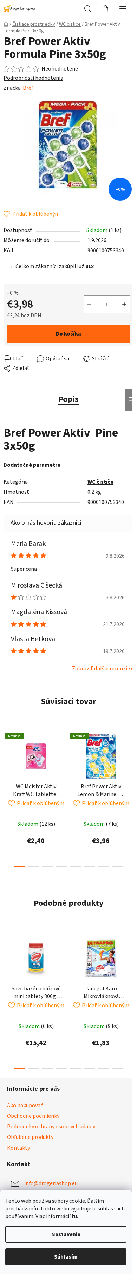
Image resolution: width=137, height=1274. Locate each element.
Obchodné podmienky (33, 1116)
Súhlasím (66, 1257)
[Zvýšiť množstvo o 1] (124, 304)
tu (74, 1216)
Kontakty (18, 1148)
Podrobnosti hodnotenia (33, 78)
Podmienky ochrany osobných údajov (51, 1126)
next (129, 760)
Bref (28, 88)
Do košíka (68, 334)
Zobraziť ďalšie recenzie (101, 668)
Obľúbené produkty (30, 1137)
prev (7, 760)
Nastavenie (65, 1234)
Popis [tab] (68, 399)
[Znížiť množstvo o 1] (89, 304)
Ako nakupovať (25, 1105)
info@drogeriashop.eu (51, 1183)
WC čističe (100, 482)
